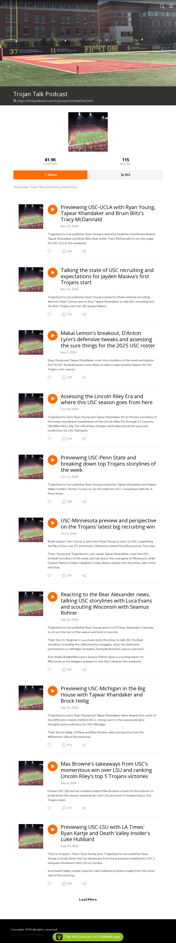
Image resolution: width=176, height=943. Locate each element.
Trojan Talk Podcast (40, 94)
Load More (88, 899)
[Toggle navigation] (171, 6)
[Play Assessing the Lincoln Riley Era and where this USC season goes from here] (53, 399)
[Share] (84, 251)
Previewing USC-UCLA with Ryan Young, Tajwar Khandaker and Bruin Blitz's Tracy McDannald (108, 213)
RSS (127, 175)
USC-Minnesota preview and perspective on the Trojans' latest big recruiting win (108, 523)
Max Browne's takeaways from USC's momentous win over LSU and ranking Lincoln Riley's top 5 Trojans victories (106, 770)
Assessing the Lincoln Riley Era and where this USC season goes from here (107, 399)
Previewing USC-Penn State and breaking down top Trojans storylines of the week (108, 463)
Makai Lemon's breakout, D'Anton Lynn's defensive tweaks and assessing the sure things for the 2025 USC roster (108, 339)
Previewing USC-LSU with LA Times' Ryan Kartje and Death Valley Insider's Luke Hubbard (105, 833)
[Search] (162, 6)
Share (52, 175)
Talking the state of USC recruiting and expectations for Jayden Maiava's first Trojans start (107, 276)
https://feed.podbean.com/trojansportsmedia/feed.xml (55, 101)
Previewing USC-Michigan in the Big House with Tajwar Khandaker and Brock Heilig (103, 694)
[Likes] (49, 251)
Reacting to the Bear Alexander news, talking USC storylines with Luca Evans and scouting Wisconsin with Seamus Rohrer (106, 603)
